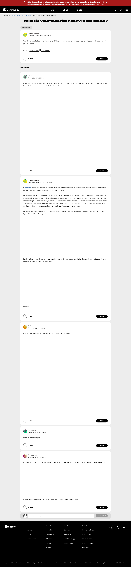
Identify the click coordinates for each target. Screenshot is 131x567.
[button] (107, 34)
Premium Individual (88, 530)
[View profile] (25, 34)
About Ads (54, 563)
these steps (77, 4)
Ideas (79, 9)
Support (67, 530)
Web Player (68, 534)
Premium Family (87, 539)
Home (13, 15)
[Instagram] (112, 527)
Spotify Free (86, 547)
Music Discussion (34, 50)
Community (13, 9)
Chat (65, 9)
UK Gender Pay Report (101, 563)
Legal (6, 563)
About (30, 530)
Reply (102, 59)
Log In (121, 10)
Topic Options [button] (25, 27)
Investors (49, 543)
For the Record (32, 539)
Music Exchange (26, 15)
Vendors (48, 547)
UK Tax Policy (88, 563)
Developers (50, 534)
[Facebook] (124, 527)
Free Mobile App (69, 539)
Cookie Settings (43, 563)
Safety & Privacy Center (17, 563)
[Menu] (126, 9)
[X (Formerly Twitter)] (118, 527)
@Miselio (28, 188)
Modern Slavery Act (76, 563)
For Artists (49, 530)
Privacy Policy (31, 563)
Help (51, 9)
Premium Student (88, 543)
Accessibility (63, 563)
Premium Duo (86, 534)
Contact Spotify (69, 543)
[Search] (114, 10)
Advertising (50, 539)
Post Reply (102, 516)
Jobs (29, 534)
